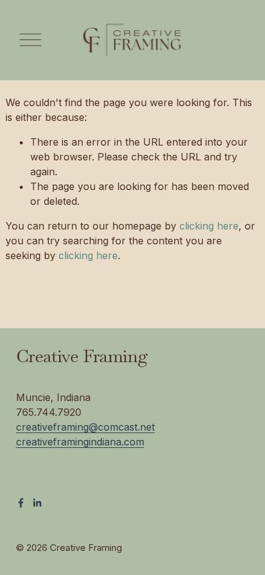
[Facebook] (21, 503)
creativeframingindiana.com (80, 442)
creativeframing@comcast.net (85, 427)
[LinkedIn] (37, 503)
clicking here (208, 226)
